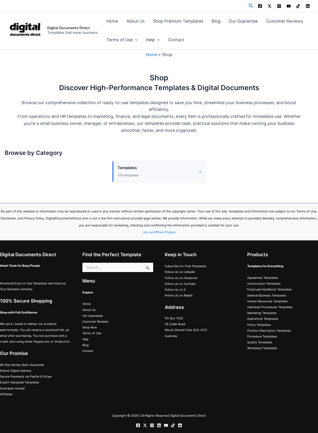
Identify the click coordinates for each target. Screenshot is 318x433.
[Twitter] (145, 425)
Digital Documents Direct (68, 28)
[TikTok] (298, 6)
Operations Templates (262, 318)
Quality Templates (259, 342)
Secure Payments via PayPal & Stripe (25, 376)
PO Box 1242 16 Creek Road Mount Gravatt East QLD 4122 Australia (186, 327)
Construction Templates (264, 283)
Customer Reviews (284, 21)
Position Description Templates (269, 330)
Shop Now (89, 327)
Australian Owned (12, 388)
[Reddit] (180, 425)
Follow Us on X (175, 289)
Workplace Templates (262, 348)
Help (150, 39)
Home (112, 21)
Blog (216, 21)
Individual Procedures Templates (270, 307)
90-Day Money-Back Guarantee (22, 365)
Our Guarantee (243, 21)
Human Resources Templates (267, 301)
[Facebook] (260, 6)
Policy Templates (259, 325)
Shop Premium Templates (178, 21)
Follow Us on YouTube (180, 284)
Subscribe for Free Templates (185, 266)
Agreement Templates (262, 278)
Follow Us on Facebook (181, 278)
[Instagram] (279, 6)
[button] (251, 6)
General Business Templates (266, 295)
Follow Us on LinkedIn (180, 272)
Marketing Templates (262, 313)
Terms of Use (119, 39)
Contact (176, 39)
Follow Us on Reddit (179, 295)
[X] (269, 6)
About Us (135, 21)
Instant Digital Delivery (15, 370)
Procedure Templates (262, 336)
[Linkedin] (308, 6)
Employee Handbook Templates (269, 289)
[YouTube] (289, 6)
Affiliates (6, 394)
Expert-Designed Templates (19, 382)
